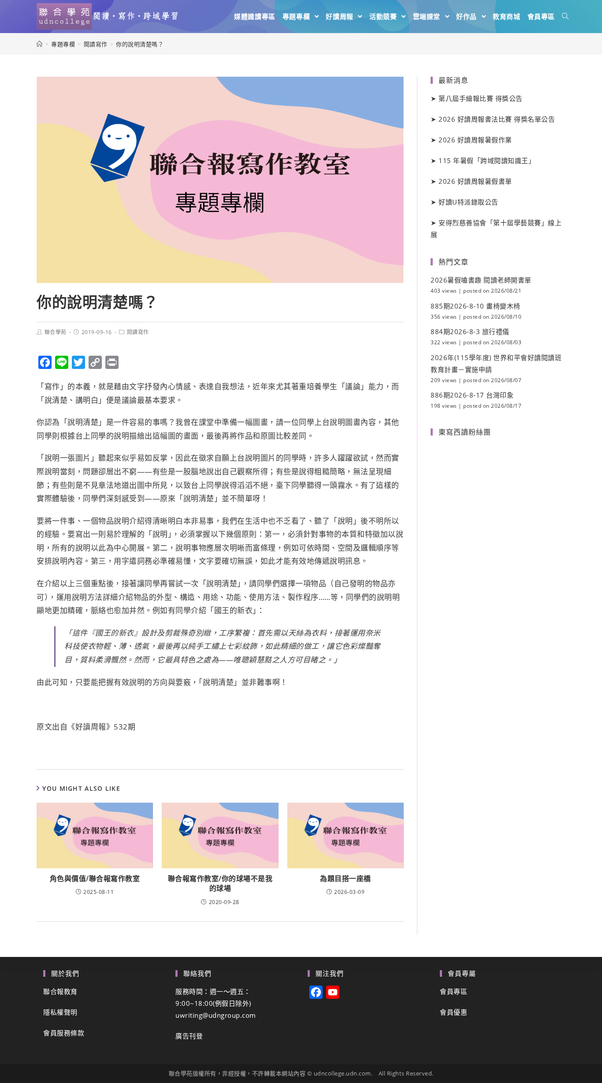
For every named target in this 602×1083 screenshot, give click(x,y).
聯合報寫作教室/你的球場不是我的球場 (220, 883)
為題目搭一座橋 (345, 878)
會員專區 (453, 991)
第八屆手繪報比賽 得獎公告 (480, 98)
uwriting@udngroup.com (215, 1015)
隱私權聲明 (60, 1012)
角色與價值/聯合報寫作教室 (95, 878)
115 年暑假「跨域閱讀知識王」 (486, 160)
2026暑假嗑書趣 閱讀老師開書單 (481, 279)
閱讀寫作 (138, 332)
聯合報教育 (60, 991)
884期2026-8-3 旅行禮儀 (470, 331)
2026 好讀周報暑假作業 (475, 139)
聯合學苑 (56, 332)
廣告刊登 (189, 1035)
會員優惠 (453, 1012)
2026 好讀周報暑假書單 (475, 181)
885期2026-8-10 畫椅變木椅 (475, 305)
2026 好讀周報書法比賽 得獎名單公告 (496, 119)
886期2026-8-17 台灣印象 (472, 395)
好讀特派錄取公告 (468, 201)
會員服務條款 (63, 1032)
